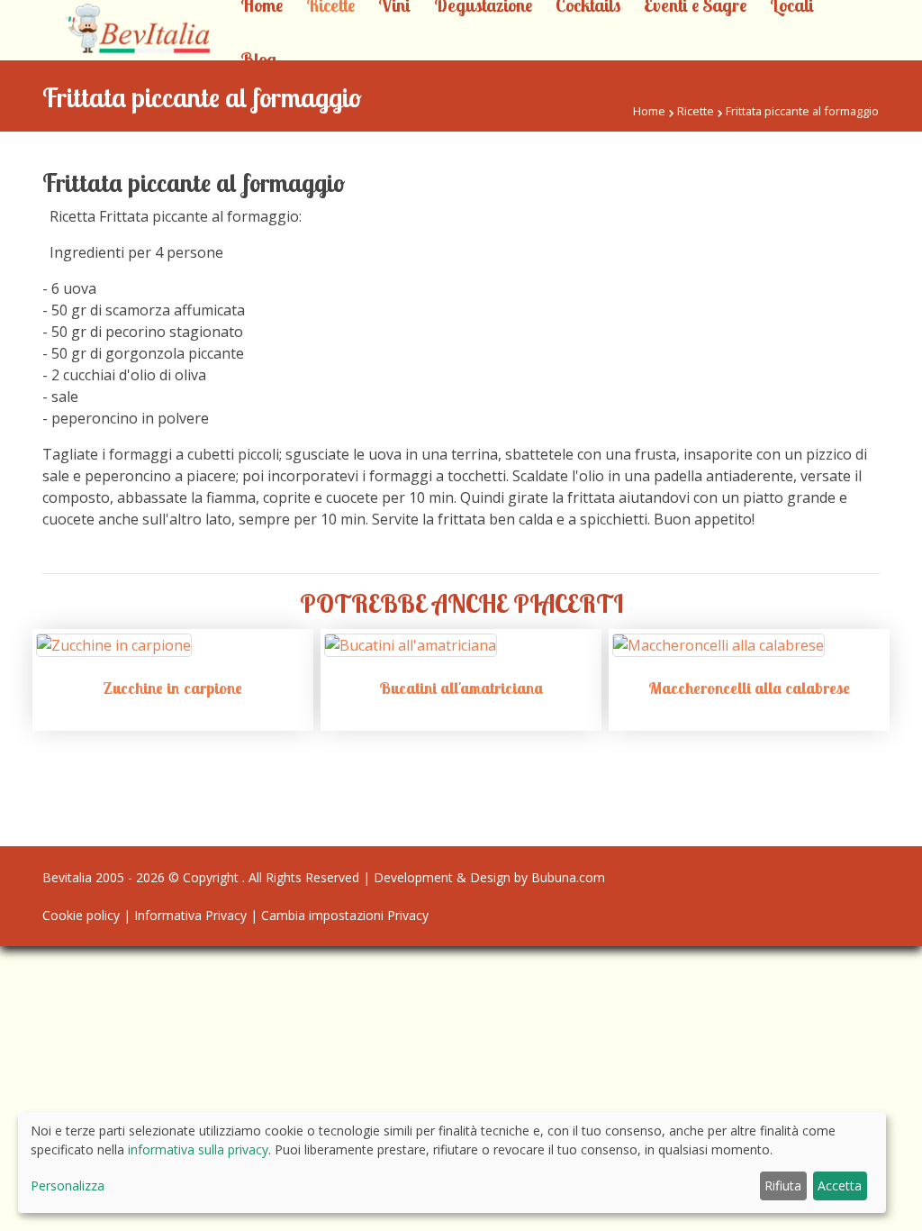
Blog (258, 59)
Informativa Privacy (190, 915)
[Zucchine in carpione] (114, 643)
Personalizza (67, 1185)
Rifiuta (782, 1185)
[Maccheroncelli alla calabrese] (718, 643)
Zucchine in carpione (172, 688)
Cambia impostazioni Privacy (345, 915)
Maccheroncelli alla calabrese (749, 688)
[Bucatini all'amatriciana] (410, 643)
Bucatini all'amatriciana (461, 688)
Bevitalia (67, 877)
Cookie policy (81, 915)
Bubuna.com (568, 877)
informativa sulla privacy (198, 1149)
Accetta (840, 1185)
